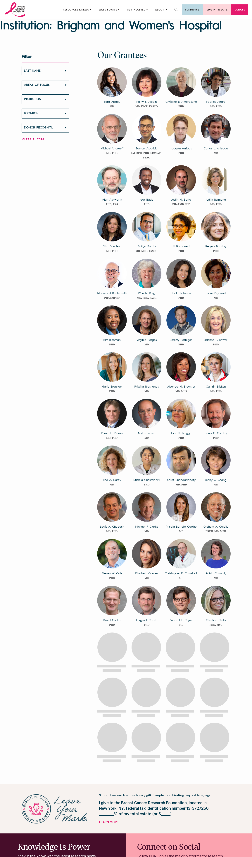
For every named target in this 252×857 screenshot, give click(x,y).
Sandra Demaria (112, 760)
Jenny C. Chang (215, 480)
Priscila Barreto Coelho (181, 526)
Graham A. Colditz (215, 526)
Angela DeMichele (146, 760)
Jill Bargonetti (181, 246)
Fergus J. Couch (146, 620)
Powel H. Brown (112, 433)
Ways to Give (108, 9)
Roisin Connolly (216, 573)
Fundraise (192, 9)
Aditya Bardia (146, 246)
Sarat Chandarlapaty (181, 480)
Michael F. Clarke (146, 526)
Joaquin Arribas (181, 148)
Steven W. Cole (112, 573)
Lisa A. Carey (112, 480)
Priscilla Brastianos (146, 386)
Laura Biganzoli (216, 293)
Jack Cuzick (111, 667)
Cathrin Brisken (216, 386)
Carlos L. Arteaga (216, 148)
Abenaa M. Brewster (181, 386)
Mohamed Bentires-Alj (112, 293)
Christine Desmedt (181, 760)
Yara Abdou (112, 101)
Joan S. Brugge (181, 433)
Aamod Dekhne (215, 713)
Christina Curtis (216, 620)
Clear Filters (33, 139)
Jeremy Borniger (181, 340)
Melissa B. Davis (216, 667)
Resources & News (76, 9)
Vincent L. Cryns (181, 620)
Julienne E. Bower (215, 340)
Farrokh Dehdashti (181, 713)
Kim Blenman (112, 340)
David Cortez (112, 620)
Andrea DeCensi (146, 713)
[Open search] (176, 9)
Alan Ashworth (112, 199)
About (159, 9)
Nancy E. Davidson (181, 667)
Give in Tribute (217, 9)
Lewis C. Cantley (216, 433)
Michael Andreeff (112, 148)
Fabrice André (215, 101)
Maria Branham (111, 386)
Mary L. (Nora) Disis (215, 760)
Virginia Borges (146, 340)
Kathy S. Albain (146, 101)
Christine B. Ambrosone (181, 101)
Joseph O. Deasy (112, 713)
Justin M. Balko (181, 199)
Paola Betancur (181, 293)
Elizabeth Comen (146, 573)
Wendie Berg (146, 293)
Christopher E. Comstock (181, 573)
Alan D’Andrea (146, 667)
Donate (240, 9)
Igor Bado (146, 199)
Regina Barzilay (215, 246)
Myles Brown (146, 433)
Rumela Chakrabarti (146, 480)
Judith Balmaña (216, 199)
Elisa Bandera (112, 246)
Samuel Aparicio (147, 148)
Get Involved (136, 9)
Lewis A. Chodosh (112, 526)
